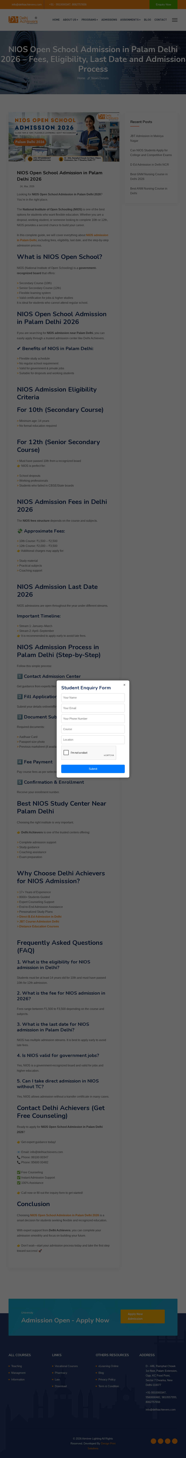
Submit (93, 768)
